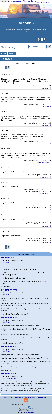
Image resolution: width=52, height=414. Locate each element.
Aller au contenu (16, 1)
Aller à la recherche (29, 1)
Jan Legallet (45, 177)
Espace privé (43, 397)
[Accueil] (26, 18)
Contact (18, 397)
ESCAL (27, 411)
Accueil (3, 53)
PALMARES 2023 (9, 258)
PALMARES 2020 (9, 347)
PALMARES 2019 (9, 374)
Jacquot (46, 88)
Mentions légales (30, 397)
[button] (49, 39)
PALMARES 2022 (9, 290)
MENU (42, 39)
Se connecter (9, 47)
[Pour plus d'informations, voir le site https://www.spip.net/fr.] (30, 409)
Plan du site (8, 397)
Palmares (12, 53)
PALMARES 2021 (9, 318)
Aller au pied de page (44, 3)
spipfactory (30, 412)
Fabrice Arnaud (44, 162)
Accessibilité (5, 1)
